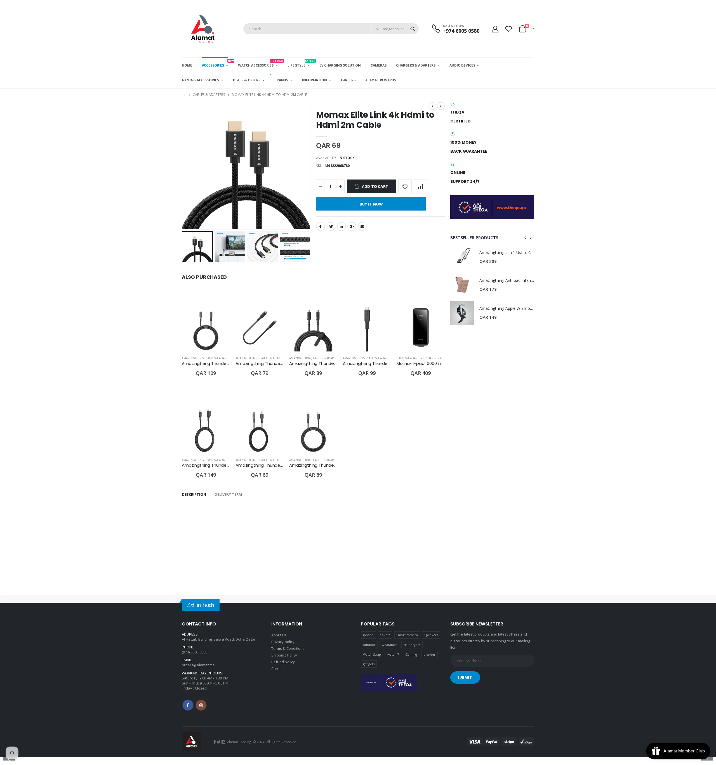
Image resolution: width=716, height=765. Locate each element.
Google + (351, 226)
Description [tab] (194, 494)
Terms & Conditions (288, 648)
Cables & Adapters (209, 94)
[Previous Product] (432, 106)
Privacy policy (283, 641)
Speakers (431, 635)
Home (184, 94)
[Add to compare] (420, 186)
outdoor (369, 645)
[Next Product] (441, 106)
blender (429, 654)
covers (385, 635)
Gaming (411, 654)
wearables (389, 645)
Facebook (320, 226)
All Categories (387, 28)
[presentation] (188, 247)
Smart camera (407, 635)
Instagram (201, 705)
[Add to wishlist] (405, 186)
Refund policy (283, 661)
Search (413, 28)
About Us (279, 635)
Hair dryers (412, 645)
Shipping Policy (284, 655)
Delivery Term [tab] (228, 494)
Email (362, 226)
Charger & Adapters (441, 358)
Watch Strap (372, 654)
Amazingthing (193, 358)
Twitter (330, 226)
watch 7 (393, 654)
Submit (464, 677)
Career (277, 668)
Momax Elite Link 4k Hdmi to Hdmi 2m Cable (375, 120)
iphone (368, 635)
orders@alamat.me (198, 664)
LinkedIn (341, 226)
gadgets (369, 664)
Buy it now (371, 204)
